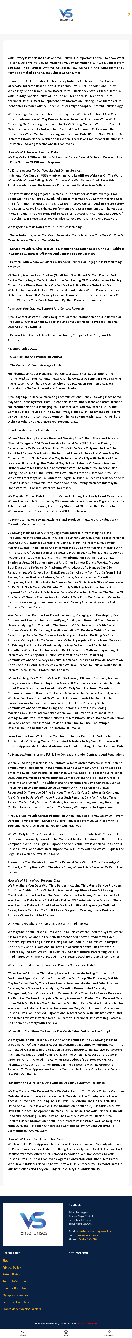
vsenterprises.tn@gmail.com (96, 1231)
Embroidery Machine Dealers (22, 1309)
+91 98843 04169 (88, 1235)
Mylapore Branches (15, 1295)
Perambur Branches (16, 1302)
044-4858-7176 (88, 1239)
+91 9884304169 (84, 1)
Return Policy (11, 1274)
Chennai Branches (15, 1288)
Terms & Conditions (16, 1281)
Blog (5, 1261)
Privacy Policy (12, 1267)
